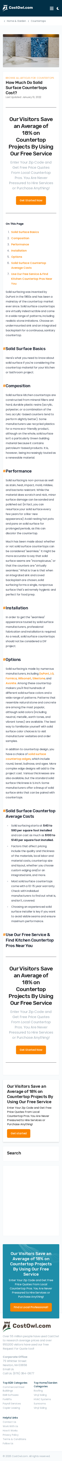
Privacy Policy (11, 1435)
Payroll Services (12, 1403)
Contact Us (9, 1422)
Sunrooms (40, 1403)
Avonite (11, 683)
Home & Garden (16, 21)
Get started (19, 1133)
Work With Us (10, 1426)
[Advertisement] (31, 1201)
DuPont (44, 674)
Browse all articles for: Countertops (30, 78)
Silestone (38, 678)
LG (52, 674)
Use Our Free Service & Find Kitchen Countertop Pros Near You (31, 279)
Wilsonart (24, 678)
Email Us (8, 1369)
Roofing (38, 1390)
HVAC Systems (42, 1399)
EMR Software (11, 1395)
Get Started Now (31, 200)
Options (16, 257)
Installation (19, 251)
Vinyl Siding (40, 1395)
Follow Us (8, 1443)
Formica (11, 678)
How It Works (10, 1430)
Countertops (38, 21)
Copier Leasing (11, 1408)
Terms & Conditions (14, 1439)
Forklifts (7, 1399)
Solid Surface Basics (25, 232)
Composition (20, 238)
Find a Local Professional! (31, 1307)
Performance (20, 244)
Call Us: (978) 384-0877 (18, 1373)
